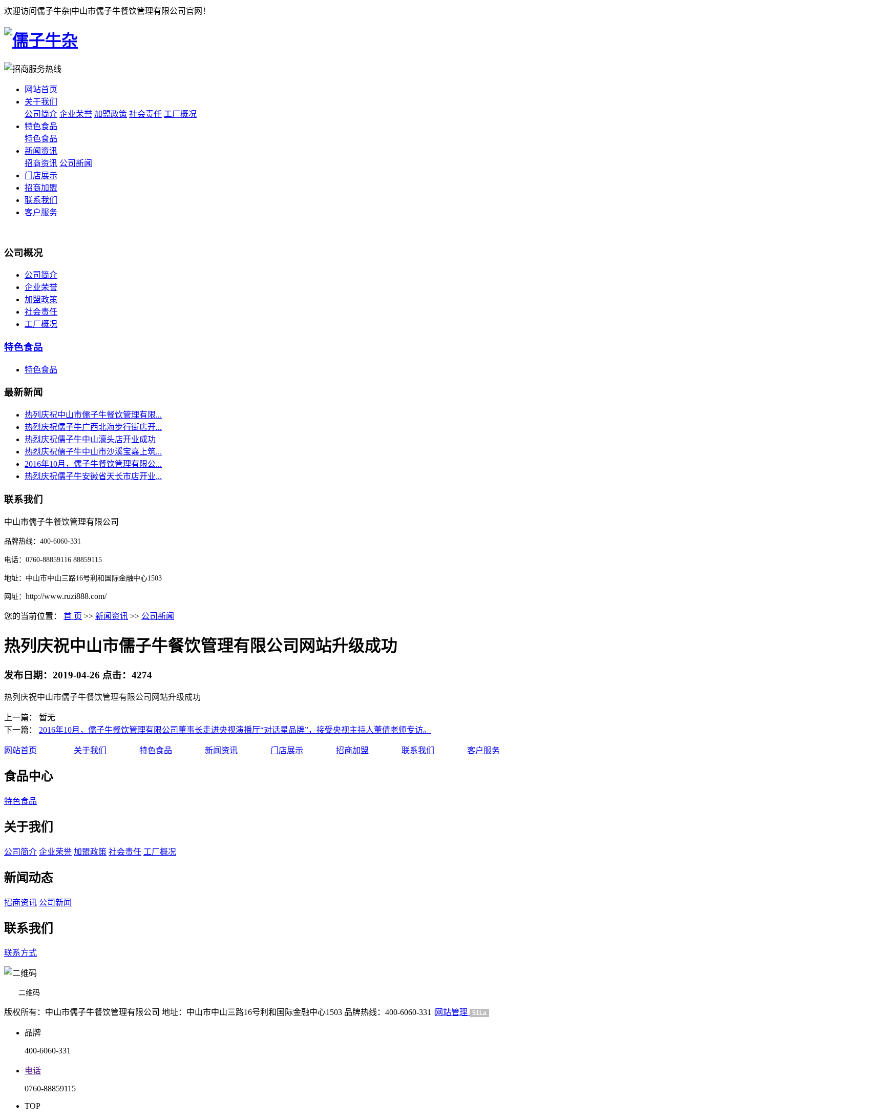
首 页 (73, 616)
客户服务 (41, 212)
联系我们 (41, 200)
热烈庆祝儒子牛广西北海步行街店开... (93, 427)
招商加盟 (41, 187)
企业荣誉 (75, 114)
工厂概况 (180, 114)
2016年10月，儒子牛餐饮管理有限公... (93, 464)
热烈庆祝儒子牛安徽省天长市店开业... (93, 476)
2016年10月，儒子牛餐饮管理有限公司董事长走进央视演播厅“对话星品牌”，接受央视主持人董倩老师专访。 (235, 730)
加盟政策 (110, 114)
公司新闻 (75, 163)
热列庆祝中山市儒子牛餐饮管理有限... (93, 414)
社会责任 (145, 114)
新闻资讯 (41, 151)
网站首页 (41, 89)
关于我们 (41, 101)
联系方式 (20, 952)
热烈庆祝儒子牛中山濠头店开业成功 (90, 439)
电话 (33, 1070)
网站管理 (452, 1012)
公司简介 (41, 114)
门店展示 (41, 175)
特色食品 (41, 126)
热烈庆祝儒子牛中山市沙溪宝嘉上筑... (93, 451)
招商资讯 (41, 163)
